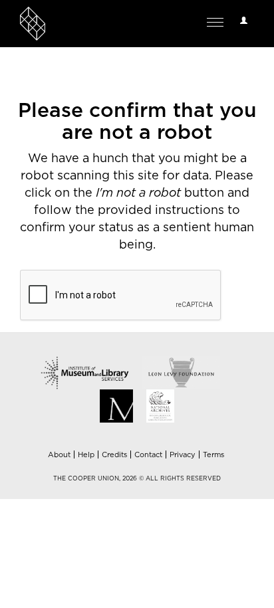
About (59, 454)
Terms (213, 454)
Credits (114, 454)
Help (86, 454)
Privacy (183, 454)
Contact (148, 454)
